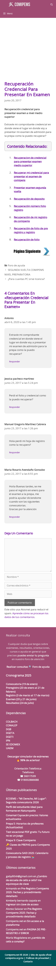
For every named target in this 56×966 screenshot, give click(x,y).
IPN (8, 740)
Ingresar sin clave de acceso (22, 904)
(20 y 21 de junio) (21, 699)
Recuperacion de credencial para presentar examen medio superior (30, 161)
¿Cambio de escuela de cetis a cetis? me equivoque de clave (26, 880)
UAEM (9, 748)
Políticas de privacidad (37, 957)
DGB (8, 729)
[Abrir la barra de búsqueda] (51, 4)
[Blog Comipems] (20, 4)
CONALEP (11, 725)
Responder (14, 361)
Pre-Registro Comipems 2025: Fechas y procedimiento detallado (27, 892)
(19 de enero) (21, 684)
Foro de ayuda (16, 265)
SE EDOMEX (13, 744)
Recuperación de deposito (29, 198)
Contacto (28, 961)
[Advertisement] (28, 51)
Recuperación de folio (27, 239)
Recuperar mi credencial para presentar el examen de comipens (31, 176)
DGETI (9, 736)
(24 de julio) (20, 703)
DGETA (10, 733)
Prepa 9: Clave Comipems (21, 840)
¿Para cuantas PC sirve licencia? (26, 279)
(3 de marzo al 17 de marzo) (27, 695)
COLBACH (11, 721)
